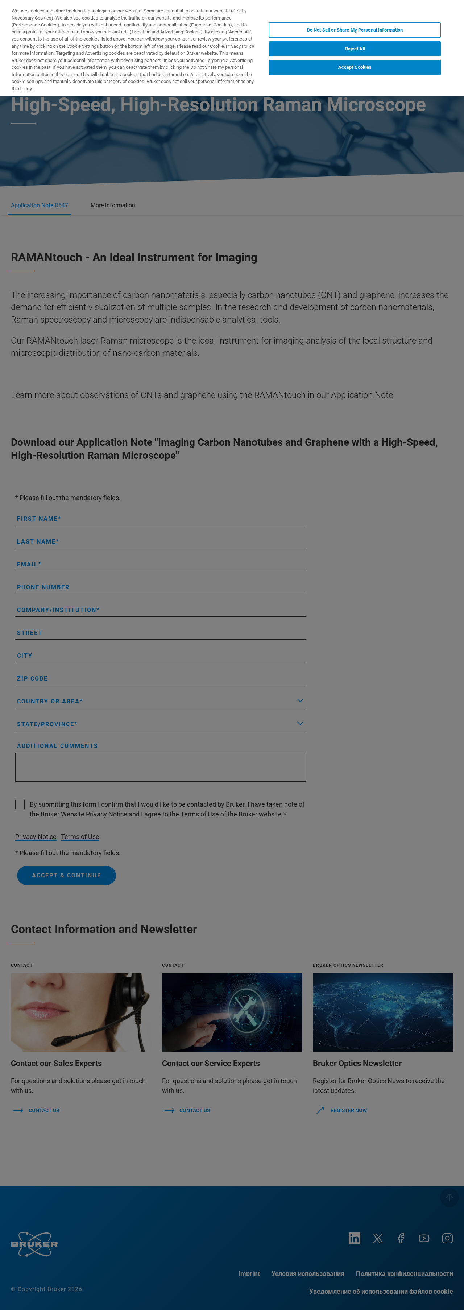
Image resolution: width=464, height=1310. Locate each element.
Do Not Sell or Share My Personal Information (355, 30)
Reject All (355, 48)
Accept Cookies (355, 67)
